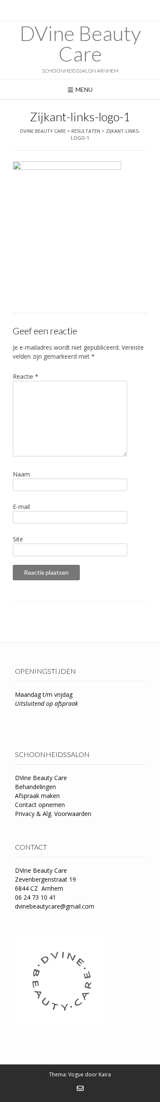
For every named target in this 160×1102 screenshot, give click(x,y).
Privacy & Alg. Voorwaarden (53, 814)
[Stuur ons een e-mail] (80, 1088)
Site (18, 539)
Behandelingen (35, 787)
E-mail (21, 507)
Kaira (105, 1074)
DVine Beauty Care (80, 43)
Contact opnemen (40, 805)
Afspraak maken (37, 796)
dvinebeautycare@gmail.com (54, 906)
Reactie (25, 376)
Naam (21, 474)
